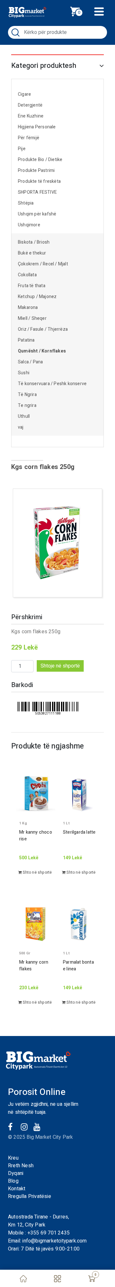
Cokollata (27, 274)
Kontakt (16, 1189)
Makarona (28, 307)
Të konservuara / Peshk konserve (52, 383)
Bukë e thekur (32, 253)
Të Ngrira (27, 394)
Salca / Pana (30, 362)
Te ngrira (27, 405)
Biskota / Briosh (34, 242)
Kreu (13, 1158)
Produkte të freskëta (39, 181)
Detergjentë (30, 105)
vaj (21, 427)
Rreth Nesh (21, 1166)
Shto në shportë (37, 872)
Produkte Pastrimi (36, 170)
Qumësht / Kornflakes (42, 351)
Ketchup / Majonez (37, 296)
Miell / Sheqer (33, 318)
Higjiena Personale (37, 127)
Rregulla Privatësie (29, 1196)
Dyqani (15, 1173)
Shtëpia (26, 203)
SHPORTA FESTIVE (37, 192)
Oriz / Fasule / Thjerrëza (43, 329)
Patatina (26, 340)
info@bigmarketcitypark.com (54, 1241)
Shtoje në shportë (60, 666)
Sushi (23, 372)
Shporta (82, 10)
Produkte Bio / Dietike (40, 159)
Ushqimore (29, 225)
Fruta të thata (31, 285)
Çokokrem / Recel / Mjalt (43, 264)
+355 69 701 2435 (48, 1233)
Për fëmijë (28, 137)
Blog (13, 1181)
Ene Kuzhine (30, 116)
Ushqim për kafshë (37, 214)
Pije (22, 148)
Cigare (24, 94)
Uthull (24, 416)
